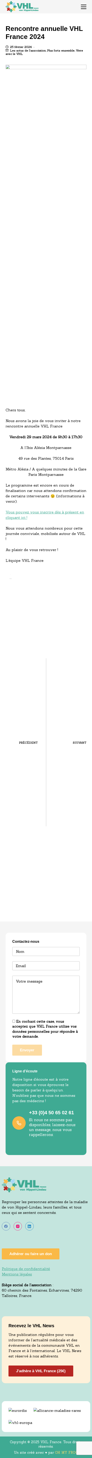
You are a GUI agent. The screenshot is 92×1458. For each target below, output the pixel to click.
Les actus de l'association (28, 50)
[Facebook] (6, 1226)
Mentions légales (17, 1274)
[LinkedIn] (29, 1226)
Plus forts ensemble (61, 50)
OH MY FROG (66, 1452)
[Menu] (83, 7)
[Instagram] (18, 1226)
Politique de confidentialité (26, 1269)
